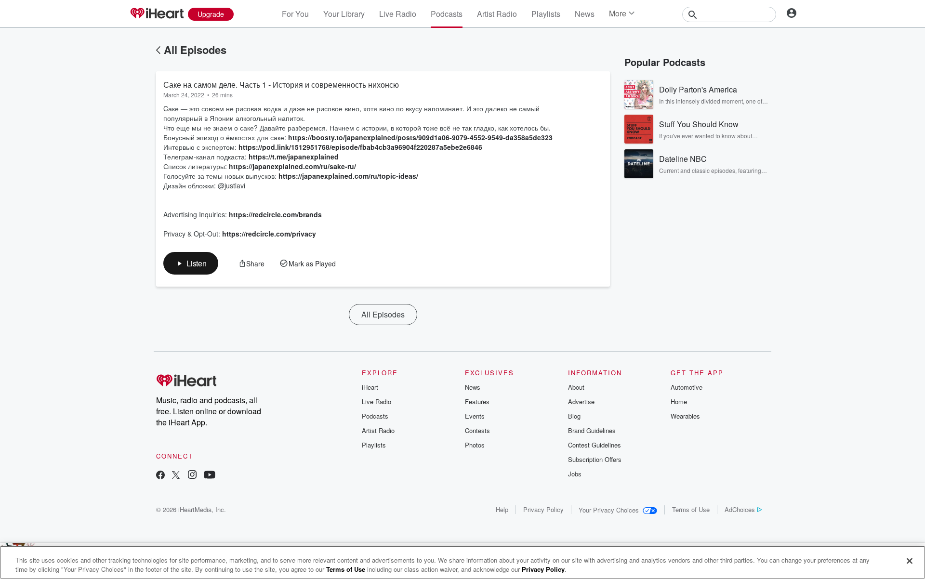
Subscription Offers (594, 459)
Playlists (545, 13)
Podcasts (446, 13)
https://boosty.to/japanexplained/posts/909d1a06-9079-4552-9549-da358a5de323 (420, 137)
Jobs (574, 473)
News (585, 13)
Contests (477, 430)
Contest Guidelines (594, 444)
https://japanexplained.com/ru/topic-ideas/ (348, 176)
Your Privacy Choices (609, 509)
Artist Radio (497, 13)
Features (477, 401)
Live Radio (397, 13)
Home (679, 401)
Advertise (581, 401)
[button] (190, 263)
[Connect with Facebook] (160, 475)
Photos (475, 444)
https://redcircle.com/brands (275, 214)
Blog (574, 416)
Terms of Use (691, 509)
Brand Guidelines (592, 430)
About (576, 387)
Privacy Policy (543, 509)
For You (295, 13)
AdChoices (740, 509)
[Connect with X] (176, 475)
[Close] (909, 561)
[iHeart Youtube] (209, 475)
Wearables (685, 416)
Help (502, 509)
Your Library (344, 13)
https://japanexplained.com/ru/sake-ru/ (292, 166)
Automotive (686, 387)
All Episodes (195, 49)
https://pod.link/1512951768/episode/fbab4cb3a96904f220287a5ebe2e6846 (360, 147)
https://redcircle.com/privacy (269, 233)
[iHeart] (156, 14)
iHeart (370, 387)
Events (475, 416)
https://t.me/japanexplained (294, 156)
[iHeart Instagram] (192, 475)
